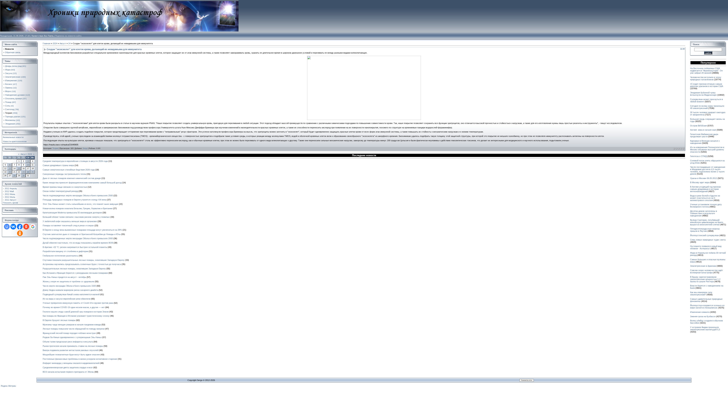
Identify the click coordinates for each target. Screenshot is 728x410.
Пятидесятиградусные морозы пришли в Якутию (705, 230)
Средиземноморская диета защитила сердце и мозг (68, 367)
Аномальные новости (13, 137)
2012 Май (9, 191)
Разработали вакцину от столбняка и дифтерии (65, 251)
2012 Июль (10, 197)
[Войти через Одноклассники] (20, 233)
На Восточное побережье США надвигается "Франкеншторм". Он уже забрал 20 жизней (706, 70)
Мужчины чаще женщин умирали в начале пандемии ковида (72, 324)
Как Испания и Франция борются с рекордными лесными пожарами (75, 273)
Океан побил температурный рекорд (60, 191)
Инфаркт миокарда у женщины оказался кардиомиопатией (71, 363)
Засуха (8, 73)
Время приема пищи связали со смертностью (65, 187)
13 (10, 168)
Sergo (85, 148)
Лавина (8, 88)
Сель (7, 106)
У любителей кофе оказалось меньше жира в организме (70, 221)
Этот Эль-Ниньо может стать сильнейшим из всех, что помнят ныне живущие (80, 204)
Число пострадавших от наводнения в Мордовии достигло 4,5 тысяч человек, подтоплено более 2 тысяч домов (707, 170)
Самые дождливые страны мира (58, 165)
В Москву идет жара (699, 182)
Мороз (8, 91)
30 (23, 175)
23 (23, 172)
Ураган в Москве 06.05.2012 (703, 178)
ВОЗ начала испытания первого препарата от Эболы (68, 372)
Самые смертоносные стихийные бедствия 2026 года (69, 170)
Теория (8, 113)
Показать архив (10, 203)
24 (28, 172)
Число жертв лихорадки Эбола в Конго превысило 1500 (69, 286)
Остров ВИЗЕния (698, 126)
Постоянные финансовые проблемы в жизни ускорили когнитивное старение (80, 359)
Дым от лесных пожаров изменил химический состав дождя (72, 178)
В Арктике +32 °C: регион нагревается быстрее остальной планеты (75, 247)
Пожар (8, 102)
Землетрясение (12, 77)
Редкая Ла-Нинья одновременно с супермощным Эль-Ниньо (72, 337)
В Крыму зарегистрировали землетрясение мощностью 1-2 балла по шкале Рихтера (705, 279)
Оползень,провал (13, 98)
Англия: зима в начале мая (703, 130)
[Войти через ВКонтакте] (13, 226)
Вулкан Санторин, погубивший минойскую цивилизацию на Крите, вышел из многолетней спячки (707, 222)
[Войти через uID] (7, 226)
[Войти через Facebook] (20, 226)
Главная (46, 43)
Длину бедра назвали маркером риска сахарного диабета (70, 290)
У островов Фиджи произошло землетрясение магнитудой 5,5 (705, 328)
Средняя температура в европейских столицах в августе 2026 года (75, 161)
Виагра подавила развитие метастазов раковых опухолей (70, 350)
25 (32, 172)
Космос (8, 84)
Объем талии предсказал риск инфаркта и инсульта (68, 342)
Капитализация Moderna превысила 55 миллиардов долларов (72, 212)
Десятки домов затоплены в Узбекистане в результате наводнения (703, 213)
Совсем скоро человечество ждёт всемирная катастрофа (706, 271)
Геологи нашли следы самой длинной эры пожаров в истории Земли (76, 312)
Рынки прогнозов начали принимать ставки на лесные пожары (73, 346)
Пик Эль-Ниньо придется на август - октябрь (64, 277)
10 (28, 165)
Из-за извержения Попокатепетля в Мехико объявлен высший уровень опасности (707, 149)
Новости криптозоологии (15, 141)
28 (14, 175)
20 (10, 172)
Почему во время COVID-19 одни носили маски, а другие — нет (74, 307)
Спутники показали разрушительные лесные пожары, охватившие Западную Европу (84, 260)
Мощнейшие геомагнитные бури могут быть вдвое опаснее (71, 354)
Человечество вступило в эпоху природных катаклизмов (705, 78)
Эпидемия (10, 124)
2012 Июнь (10, 194)
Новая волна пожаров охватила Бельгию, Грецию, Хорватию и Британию (77, 208)
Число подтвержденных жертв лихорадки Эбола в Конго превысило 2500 (78, 195)
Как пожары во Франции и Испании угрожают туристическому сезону (76, 316)
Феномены (10, 120)
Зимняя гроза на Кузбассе (702, 316)
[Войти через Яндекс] (26, 226)
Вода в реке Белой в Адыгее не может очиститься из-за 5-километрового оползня (705, 198)
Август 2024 (26, 154)
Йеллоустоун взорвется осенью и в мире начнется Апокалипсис (707, 306)
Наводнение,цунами (15, 95)
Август (63, 43)
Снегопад (9, 109)
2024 (55, 43)
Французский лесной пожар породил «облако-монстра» (69, 333)
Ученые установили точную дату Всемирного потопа (706, 205)
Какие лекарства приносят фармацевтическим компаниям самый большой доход (82, 182)
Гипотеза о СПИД (698, 156)
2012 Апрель (11, 188)
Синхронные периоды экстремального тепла (64, 174)
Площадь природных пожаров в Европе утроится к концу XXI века (74, 200)
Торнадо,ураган (12, 116)
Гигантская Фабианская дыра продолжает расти (704, 135)
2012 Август (10, 200)
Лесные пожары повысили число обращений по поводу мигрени (73, 329)
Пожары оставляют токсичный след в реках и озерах (68, 225)
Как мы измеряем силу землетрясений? (701, 293)
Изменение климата (699, 312)
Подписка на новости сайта (68, 36)
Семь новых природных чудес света (708, 240)
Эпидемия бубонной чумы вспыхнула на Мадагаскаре (703, 93)
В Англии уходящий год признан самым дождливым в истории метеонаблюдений (705, 189)
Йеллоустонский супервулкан (704, 235)
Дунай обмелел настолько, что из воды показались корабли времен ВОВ (78, 243)
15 (19, 168)
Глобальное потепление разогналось (60, 256)
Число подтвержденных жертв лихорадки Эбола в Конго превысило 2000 (78, 238)
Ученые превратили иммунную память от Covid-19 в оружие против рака (78, 303)
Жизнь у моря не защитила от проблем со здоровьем (68, 281)
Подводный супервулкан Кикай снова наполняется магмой (71, 294)
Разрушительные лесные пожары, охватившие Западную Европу (74, 268)
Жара (7, 70)
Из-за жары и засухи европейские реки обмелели (66, 299)
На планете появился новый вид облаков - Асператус (705, 247)
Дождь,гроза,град (13, 66)
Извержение (11, 80)
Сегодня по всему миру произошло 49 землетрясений (707, 107)
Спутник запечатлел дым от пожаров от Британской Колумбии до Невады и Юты (82, 234)
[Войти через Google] (33, 227)
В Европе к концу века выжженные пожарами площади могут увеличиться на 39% (82, 230)
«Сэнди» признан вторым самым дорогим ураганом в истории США (706, 85)
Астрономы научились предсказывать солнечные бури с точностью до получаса (82, 264)
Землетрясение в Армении (703, 266)
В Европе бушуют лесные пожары (59, 320)
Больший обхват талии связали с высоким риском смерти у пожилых (76, 217)
